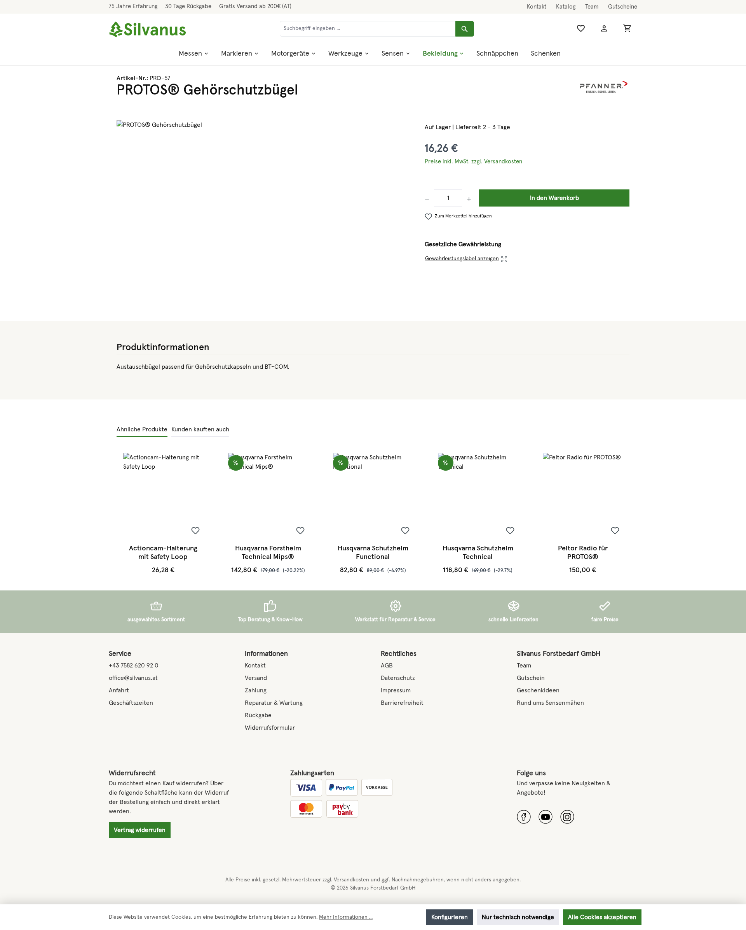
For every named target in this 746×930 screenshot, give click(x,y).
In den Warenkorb (554, 198)
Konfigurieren (449, 917)
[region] (263, 203)
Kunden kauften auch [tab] (200, 429)
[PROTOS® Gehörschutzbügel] (263, 203)
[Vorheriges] (123, 513)
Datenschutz (398, 678)
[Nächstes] (622, 513)
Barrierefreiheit (402, 703)
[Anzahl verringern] (429, 198)
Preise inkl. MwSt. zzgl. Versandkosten (473, 162)
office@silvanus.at (133, 678)
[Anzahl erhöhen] (469, 198)
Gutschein (531, 678)
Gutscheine (622, 7)
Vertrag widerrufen (140, 830)
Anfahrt (119, 690)
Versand (256, 678)
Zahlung (256, 690)
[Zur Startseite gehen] (147, 29)
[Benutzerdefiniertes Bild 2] (546, 817)
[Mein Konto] (604, 29)
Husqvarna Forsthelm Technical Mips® (268, 552)
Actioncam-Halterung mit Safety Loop (163, 552)
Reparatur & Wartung (274, 703)
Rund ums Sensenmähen (550, 703)
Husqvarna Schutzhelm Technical (478, 552)
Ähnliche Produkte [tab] (142, 429)
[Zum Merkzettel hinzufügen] (195, 530)
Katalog (566, 7)
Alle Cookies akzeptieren (602, 917)
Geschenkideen (538, 690)
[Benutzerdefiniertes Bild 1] (524, 817)
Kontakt (537, 7)
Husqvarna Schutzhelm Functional (373, 552)
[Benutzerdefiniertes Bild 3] (567, 817)
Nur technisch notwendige (518, 917)
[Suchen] (464, 29)
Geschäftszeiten (131, 703)
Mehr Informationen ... (346, 917)
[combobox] (368, 29)
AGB (387, 665)
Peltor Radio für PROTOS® (583, 552)
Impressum (396, 690)
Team (592, 7)
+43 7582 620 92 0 (134, 665)
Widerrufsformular (270, 728)
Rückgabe (258, 715)
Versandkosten (351, 880)
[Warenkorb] (627, 29)
